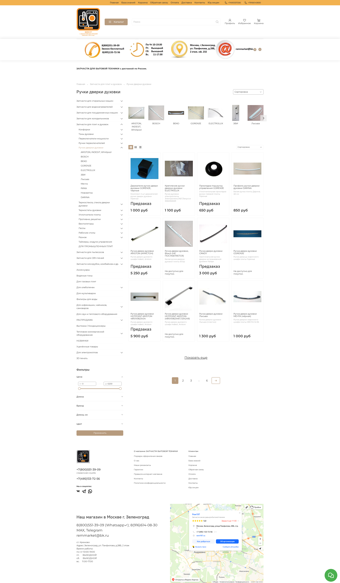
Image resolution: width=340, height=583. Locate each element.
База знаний (128, 2)
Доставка (186, 2)
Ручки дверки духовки (91, 147)
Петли (82, 228)
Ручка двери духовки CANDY (210, 252)
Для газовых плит (86, 281)
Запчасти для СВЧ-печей (90, 258)
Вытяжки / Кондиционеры (91, 326)
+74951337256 (234, 2)
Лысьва (85, 179)
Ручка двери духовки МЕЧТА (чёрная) (245, 315)
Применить (100, 433)
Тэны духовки (86, 134)
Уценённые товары (87, 346)
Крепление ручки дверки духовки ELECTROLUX (175, 188)
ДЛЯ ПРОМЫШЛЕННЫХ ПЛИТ (96, 246)
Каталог (119, 21)
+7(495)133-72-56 (88, 478)
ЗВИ (83, 174)
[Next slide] (263, 118)
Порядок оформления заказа (148, 456)
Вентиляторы (86, 223)
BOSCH (85, 156)
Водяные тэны (84, 275)
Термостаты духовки (90, 210)
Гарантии (138, 469)
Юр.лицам (213, 2)
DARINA (85, 197)
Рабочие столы (87, 233)
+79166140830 (254, 2)
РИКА (84, 188)
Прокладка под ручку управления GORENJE (211, 187)
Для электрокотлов (87, 352)
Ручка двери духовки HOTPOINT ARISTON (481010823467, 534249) (177, 316)
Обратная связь (159, 2)
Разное (83, 237)
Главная (114, 2)
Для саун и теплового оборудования (96, 314)
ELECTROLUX (88, 170)
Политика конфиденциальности (150, 483)
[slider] (79, 389)
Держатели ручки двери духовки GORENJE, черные (144, 188)
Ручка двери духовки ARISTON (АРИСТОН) (142, 252)
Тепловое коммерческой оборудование (90, 333)
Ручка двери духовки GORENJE (245, 252)
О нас (136, 460)
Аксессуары (83, 270)
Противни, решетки (90, 219)
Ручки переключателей (92, 143)
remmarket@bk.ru (92, 535)
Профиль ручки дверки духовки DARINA (246, 187)
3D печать (82, 358)
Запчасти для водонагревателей (94, 107)
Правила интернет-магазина (148, 474)
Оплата (175, 2)
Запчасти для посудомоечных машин (97, 112)
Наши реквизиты (142, 465)
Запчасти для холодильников (92, 118)
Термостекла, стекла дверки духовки (94, 204)
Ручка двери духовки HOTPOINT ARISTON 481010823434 (142, 316)
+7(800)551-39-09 (88, 469)
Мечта (84, 184)
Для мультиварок (86, 293)
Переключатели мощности (94, 138)
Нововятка (87, 193)
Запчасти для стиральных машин (94, 101)
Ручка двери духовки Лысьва (210, 315)
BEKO (84, 161)
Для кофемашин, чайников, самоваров (91, 306)
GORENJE (86, 165)
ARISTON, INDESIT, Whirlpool (96, 152)
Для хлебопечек (85, 287)
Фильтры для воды (86, 299)
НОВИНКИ (82, 341)
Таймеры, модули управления (95, 242)
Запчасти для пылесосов (90, 252)
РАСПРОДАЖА (84, 320)
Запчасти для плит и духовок (106, 84)
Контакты (199, 2)
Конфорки (84, 129)
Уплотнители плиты (90, 214)
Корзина (143, 2)
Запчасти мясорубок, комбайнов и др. (97, 264)
